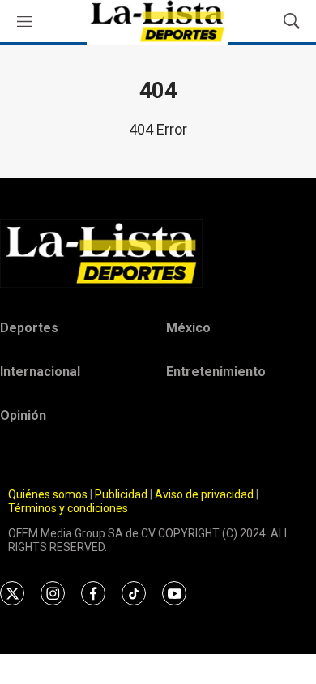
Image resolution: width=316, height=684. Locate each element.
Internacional (40, 371)
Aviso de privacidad (204, 494)
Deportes (29, 328)
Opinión (23, 415)
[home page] (158, 253)
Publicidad (122, 494)
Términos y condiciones (68, 508)
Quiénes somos (48, 494)
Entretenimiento (216, 371)
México (188, 328)
